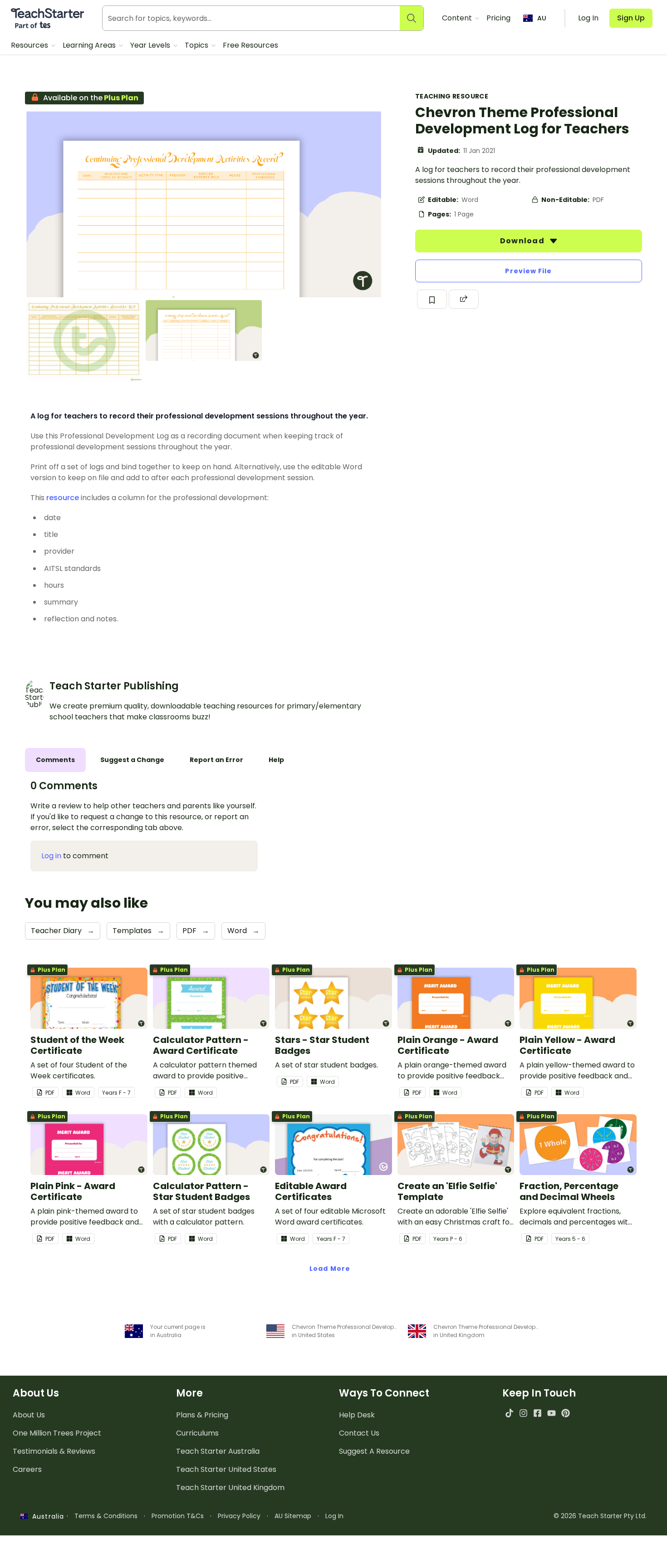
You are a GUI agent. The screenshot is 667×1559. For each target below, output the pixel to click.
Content (458, 18)
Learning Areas (90, 45)
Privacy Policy (239, 1515)
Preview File (528, 270)
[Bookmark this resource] (432, 299)
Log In (334, 1515)
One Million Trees (57, 1433)
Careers (27, 1469)
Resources (30, 45)
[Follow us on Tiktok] (509, 1413)
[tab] (55, 760)
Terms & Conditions (105, 1515)
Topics (197, 45)
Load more (329, 1268)
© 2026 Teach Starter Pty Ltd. (600, 1515)
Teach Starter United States (226, 1469)
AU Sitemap (293, 1515)
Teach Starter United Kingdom (230, 1487)
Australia (46, 1516)
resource (62, 497)
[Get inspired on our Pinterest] (566, 1413)
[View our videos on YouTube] (551, 1413)
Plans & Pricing (202, 1415)
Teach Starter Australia (218, 1451)
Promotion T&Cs (178, 1515)
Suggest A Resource (374, 1451)
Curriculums (197, 1433)
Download (523, 241)
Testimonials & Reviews (54, 1451)
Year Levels (151, 45)
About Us (29, 1415)
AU (541, 18)
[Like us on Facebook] (537, 1413)
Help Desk (357, 1415)
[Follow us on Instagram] (523, 1413)
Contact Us (359, 1433)
